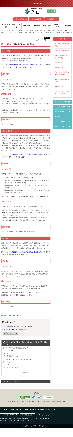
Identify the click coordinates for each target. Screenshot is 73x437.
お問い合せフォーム (10, 333)
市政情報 (37, 26)
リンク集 (4, 409)
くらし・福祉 (6, 26)
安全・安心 (27, 26)
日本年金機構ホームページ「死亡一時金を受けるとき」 (26, 64)
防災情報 (57, 116)
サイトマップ (52, 409)
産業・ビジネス (58, 26)
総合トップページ (7, 31)
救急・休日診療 (60, 121)
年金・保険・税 (40, 31)
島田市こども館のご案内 (62, 107)
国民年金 (59, 31)
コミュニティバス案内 (62, 102)
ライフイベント (29, 32)
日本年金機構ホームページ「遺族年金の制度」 (23, 154)
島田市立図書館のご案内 (62, 111)
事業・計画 (47, 26)
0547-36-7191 (10, 329)
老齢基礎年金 (59, 62)
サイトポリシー (16, 409)
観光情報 (68, 26)
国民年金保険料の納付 (62, 51)
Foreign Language (44, 415)
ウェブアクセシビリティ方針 (34, 409)
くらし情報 (18, 31)
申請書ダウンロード (61, 126)
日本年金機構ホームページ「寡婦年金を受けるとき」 (26, 252)
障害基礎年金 (59, 67)
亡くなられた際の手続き (52, 32)
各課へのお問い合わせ (21, 19)
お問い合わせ (28, 415)
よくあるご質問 (36, 19)
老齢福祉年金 (59, 86)
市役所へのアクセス (10, 415)
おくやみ (39, 32)
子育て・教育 (16, 26)
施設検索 (51, 19)
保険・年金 (50, 31)
